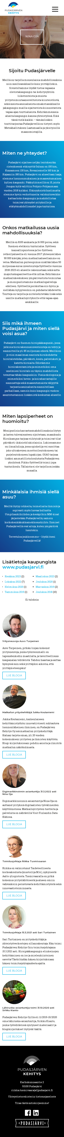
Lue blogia (14, 675)
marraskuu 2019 (45, 586)
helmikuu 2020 (14, 586)
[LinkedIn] (36, 1112)
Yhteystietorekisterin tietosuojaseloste (32, 1096)
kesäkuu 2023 (13, 576)
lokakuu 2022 (13, 581)
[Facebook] (28, 1112)
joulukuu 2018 (44, 592)
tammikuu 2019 (14, 592)
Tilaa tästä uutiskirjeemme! (32, 1103)
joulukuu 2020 (44, 581)
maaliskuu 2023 (45, 576)
